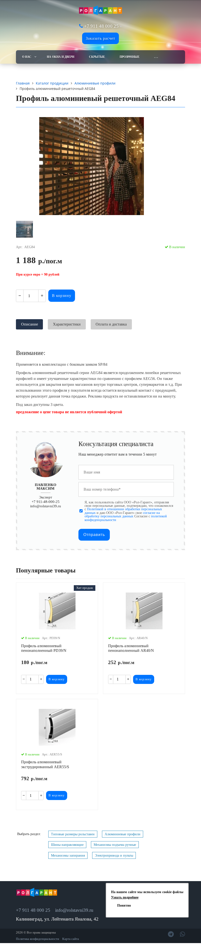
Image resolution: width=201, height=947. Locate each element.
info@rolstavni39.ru (45, 506)
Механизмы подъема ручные (115, 845)
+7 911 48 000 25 (101, 26)
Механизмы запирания (68, 855)
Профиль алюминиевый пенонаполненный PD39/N (43, 648)
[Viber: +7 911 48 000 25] (182, 934)
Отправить (94, 535)
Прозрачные (129, 57)
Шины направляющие (67, 845)
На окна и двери (60, 57)
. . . (156, 57)
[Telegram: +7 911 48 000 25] (171, 934)
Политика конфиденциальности (37, 939)
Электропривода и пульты (114, 855)
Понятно (124, 905)
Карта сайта (70, 939)
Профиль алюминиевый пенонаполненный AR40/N (131, 648)
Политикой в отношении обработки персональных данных (123, 510)
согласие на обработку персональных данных (122, 514)
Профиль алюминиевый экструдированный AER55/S (45, 764)
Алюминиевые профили (122, 834)
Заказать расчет (100, 38)
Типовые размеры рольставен (73, 834)
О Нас (26, 57)
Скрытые (97, 57)
